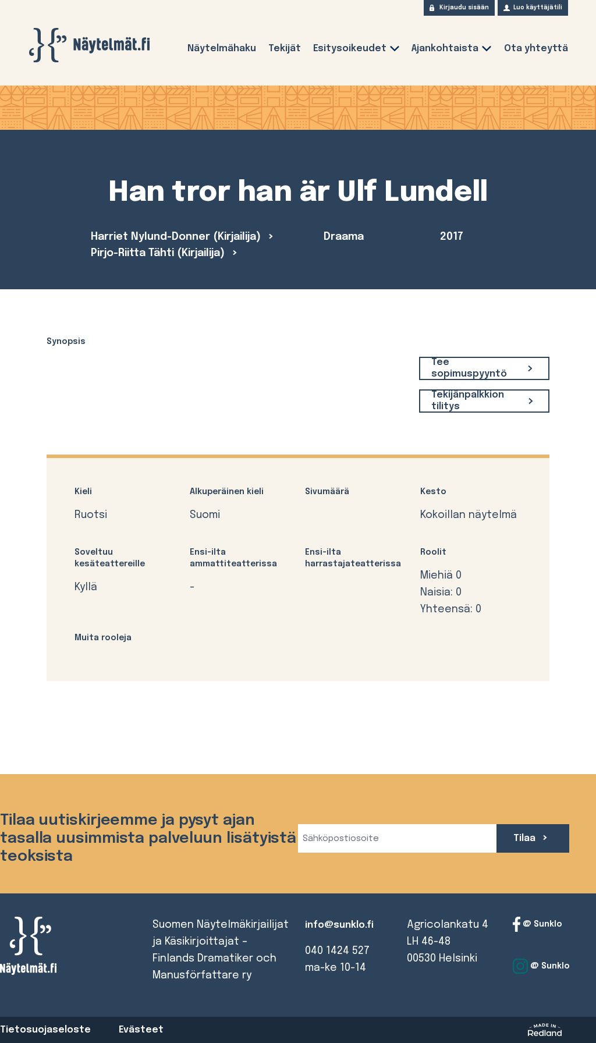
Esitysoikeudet (349, 49)
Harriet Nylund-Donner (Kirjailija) (177, 237)
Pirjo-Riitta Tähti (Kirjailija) (159, 253)
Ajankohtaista (444, 49)
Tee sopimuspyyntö (469, 368)
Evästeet (141, 1030)
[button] (394, 50)
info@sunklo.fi (339, 925)
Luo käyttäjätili (537, 7)
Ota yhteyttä (536, 49)
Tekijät (284, 49)
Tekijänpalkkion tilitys (467, 400)
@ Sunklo (541, 924)
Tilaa (525, 838)
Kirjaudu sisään (464, 7)
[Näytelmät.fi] (89, 45)
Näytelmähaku (221, 49)
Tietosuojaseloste (45, 1030)
